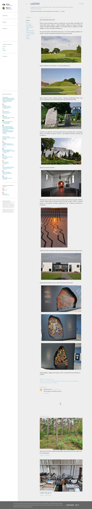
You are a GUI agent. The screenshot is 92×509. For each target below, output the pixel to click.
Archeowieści (5, 97)
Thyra (27, 37)
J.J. (60, 11)
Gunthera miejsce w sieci (7, 149)
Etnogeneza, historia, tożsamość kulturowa (7, 107)
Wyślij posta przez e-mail (49, 379)
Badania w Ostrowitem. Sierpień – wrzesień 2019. (9, 151)
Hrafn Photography (6, 172)
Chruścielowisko (6, 111)
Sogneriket (5, 193)
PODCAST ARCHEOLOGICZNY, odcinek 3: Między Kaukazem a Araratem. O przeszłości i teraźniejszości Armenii (9, 100)
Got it (77, 505)
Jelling (27, 29)
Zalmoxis (4, 105)
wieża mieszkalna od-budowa (8, 167)
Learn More (70, 505)
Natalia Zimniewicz (48, 389)
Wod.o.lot (4, 156)
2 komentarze (47, 455)
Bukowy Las (5, 189)
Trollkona (4, 142)
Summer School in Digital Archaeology (7, 158)
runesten (28, 35)
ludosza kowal (5, 162)
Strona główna (34, 11)
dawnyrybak (5, 177)
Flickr (4, 48)
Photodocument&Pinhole (7, 121)
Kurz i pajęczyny (6, 163)
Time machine (39, 11)
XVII (3, 190)
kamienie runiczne (30, 30)
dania (27, 22)
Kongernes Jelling (30, 32)
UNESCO (28, 38)
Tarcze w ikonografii (47, 11)
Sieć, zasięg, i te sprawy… (7, 178)
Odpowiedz (46, 393)
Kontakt (63, 11)
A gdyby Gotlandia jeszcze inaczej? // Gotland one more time (8, 144)
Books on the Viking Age (7, 173)
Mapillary (4, 50)
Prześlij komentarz (48, 495)
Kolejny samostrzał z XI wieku (8, 117)
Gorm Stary (28, 24)
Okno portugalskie (6, 122)
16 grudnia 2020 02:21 (56, 389)
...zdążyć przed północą (7, 168)
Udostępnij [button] (28, 17)
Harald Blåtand (29, 25)
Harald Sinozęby (29, 27)
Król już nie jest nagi (6, 112)
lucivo (35, 3)
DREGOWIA (5, 116)
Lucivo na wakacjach (30, 33)
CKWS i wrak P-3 (46, 493)
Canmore (4, 46)
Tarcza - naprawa (6, 194)
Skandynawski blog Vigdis (8, 126)
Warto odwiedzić (55, 11)
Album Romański (6, 136)
